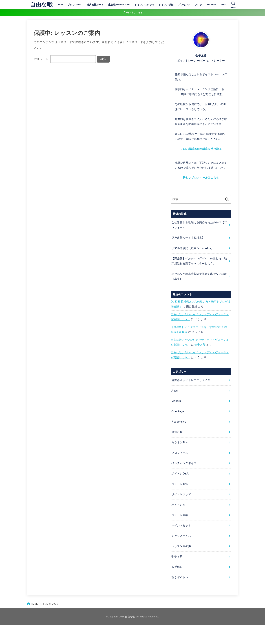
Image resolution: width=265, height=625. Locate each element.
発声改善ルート (95, 4)
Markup (176, 400)
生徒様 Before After (119, 4)
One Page (177, 411)
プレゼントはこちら (133, 12)
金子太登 (200, 344)
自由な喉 (41, 4)
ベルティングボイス (183, 463)
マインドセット (181, 525)
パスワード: (42, 59)
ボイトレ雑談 (179, 515)
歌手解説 (176, 567)
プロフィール (75, 4)
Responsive (178, 421)
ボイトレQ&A (180, 473)
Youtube (212, 4)
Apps (174, 390)
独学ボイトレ (179, 577)
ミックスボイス (181, 535)
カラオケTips (179, 442)
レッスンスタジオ (144, 4)
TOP (60, 4)
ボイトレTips (179, 484)
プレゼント (184, 4)
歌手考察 (176, 556)
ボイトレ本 (178, 504)
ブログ (198, 4)
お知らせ (176, 432)
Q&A (223, 4)
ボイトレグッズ (181, 494)
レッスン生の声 (181, 546)
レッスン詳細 (166, 4)
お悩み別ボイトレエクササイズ (190, 380)
